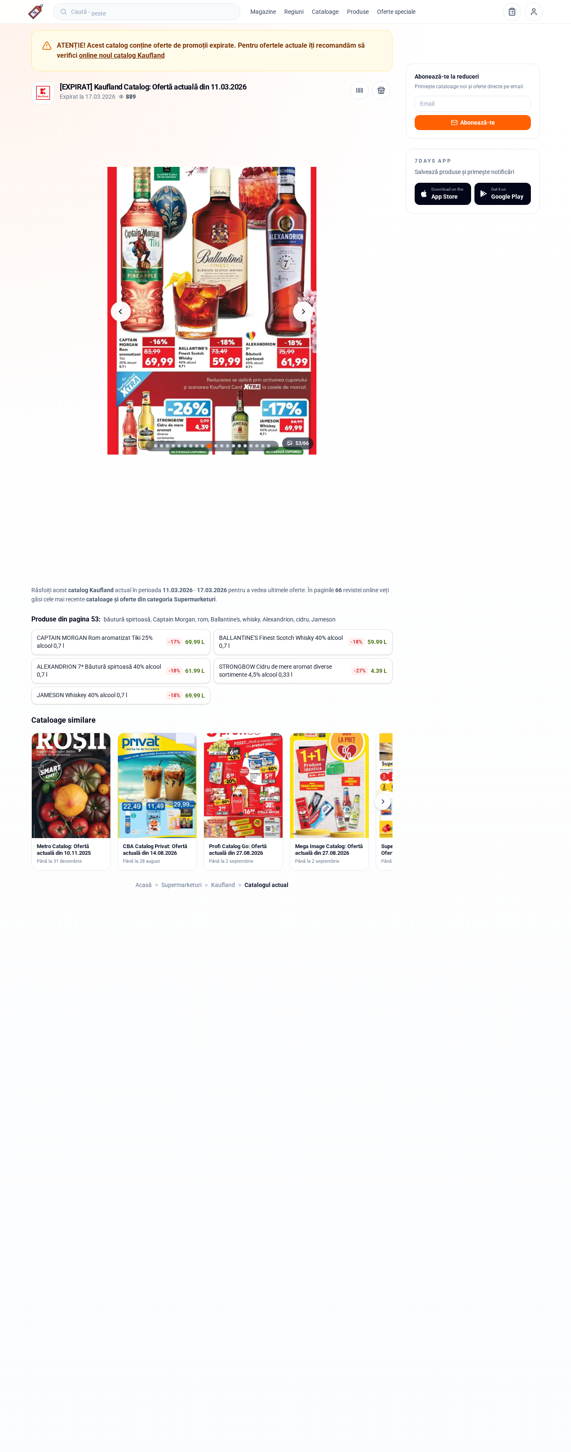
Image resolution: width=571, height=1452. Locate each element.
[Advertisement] (183, 133)
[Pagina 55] (221, 445)
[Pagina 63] (268, 445)
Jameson (323, 619)
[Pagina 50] (190, 445)
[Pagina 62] (262, 445)
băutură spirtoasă (127, 619)
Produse (358, 11)
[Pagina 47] (173, 445)
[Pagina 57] (233, 445)
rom (203, 619)
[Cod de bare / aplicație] (359, 90)
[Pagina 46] (167, 445)
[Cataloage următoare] (382, 801)
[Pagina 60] (250, 445)
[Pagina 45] (161, 445)
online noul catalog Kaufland (122, 55)
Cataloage (325, 11)
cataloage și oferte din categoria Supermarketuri (151, 599)
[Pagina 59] (245, 445)
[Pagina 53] (209, 445)
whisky (251, 619)
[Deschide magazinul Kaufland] (381, 90)
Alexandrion (278, 619)
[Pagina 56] (227, 445)
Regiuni (293, 11)
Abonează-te (477, 122)
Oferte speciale (396, 11)
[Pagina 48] (179, 445)
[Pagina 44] (155, 445)
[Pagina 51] (196, 445)
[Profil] (534, 12)
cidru (302, 619)
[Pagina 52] (202, 445)
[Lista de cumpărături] (512, 12)
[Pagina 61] (256, 445)
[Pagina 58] (239, 445)
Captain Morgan (174, 619)
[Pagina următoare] (303, 312)
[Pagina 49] (184, 445)
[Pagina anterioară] (121, 312)
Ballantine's (225, 619)
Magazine (263, 11)
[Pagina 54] (215, 445)
